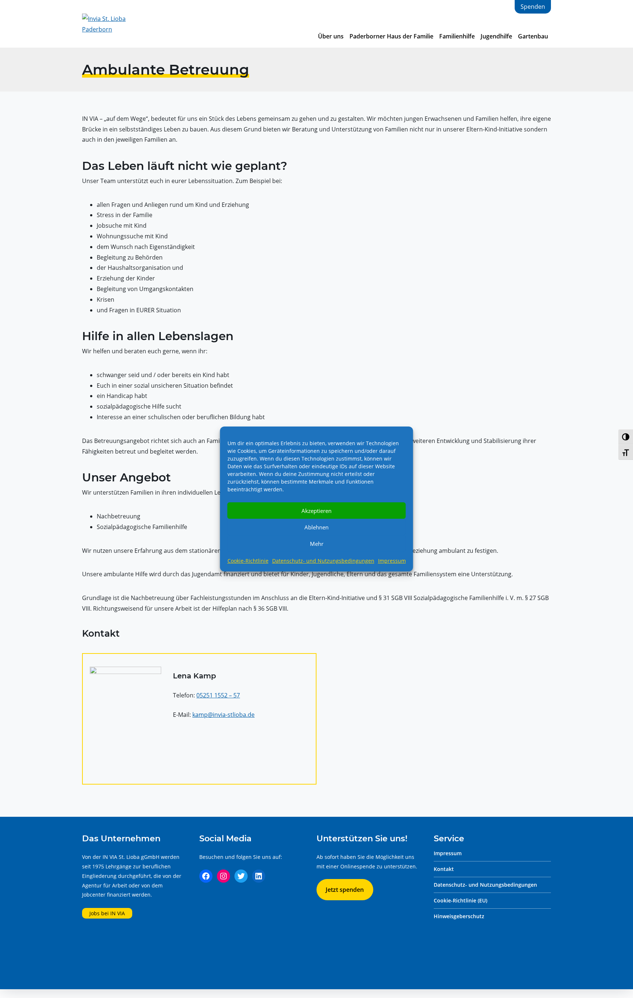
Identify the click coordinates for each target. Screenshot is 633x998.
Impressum (392, 560)
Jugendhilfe (496, 36)
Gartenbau (533, 36)
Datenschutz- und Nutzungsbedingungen (323, 560)
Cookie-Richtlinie (248, 560)
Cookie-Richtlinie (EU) (460, 900)
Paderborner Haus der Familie (391, 36)
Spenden (533, 7)
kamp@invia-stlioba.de (223, 715)
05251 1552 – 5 (216, 695)
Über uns (331, 36)
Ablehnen (316, 527)
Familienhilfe (457, 36)
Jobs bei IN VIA (107, 913)
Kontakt (444, 868)
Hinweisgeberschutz (459, 916)
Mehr (316, 543)
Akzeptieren (316, 510)
